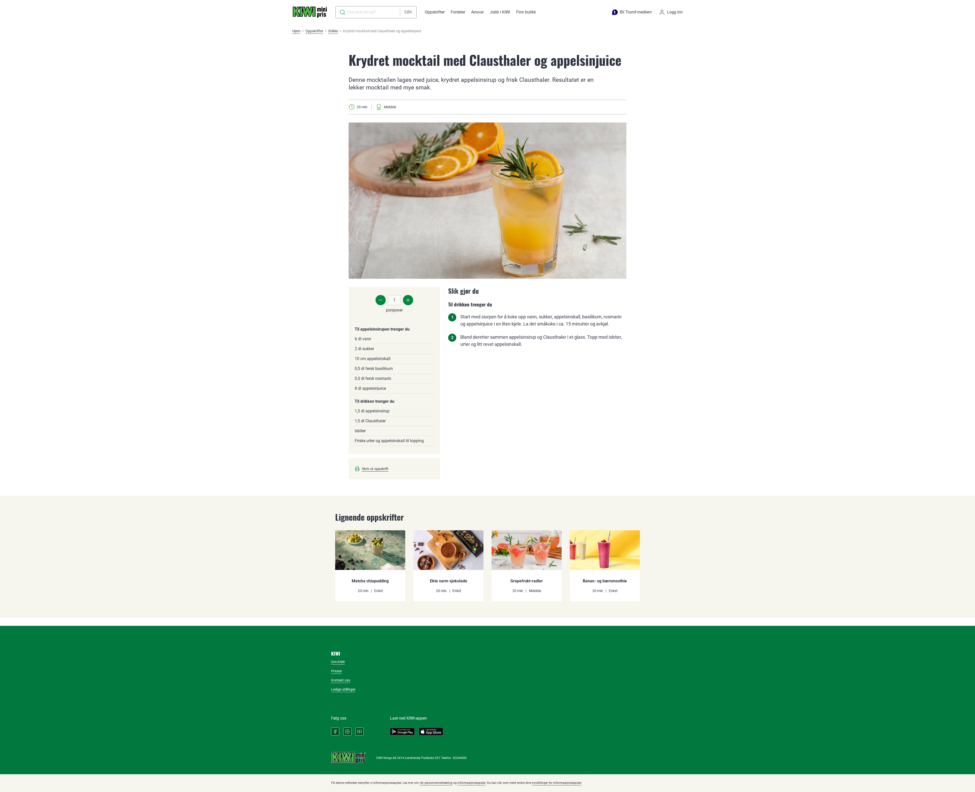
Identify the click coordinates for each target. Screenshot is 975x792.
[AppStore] (431, 731)
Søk (408, 12)
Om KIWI (338, 662)
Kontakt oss (340, 680)
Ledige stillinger (343, 689)
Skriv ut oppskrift (375, 469)
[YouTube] (359, 731)
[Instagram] (347, 731)
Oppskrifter (435, 12)
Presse (336, 671)
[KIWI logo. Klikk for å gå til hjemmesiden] (309, 12)
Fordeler (458, 12)
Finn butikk (526, 12)
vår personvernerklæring (435, 783)
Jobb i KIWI (500, 12)
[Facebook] (335, 731)
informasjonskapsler (471, 783)
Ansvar (477, 12)
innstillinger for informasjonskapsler (556, 783)
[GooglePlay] (402, 731)
